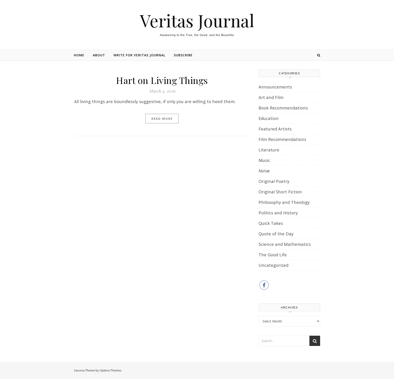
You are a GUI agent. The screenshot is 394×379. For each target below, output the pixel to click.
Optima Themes (111, 370)
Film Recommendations (282, 139)
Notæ (264, 171)
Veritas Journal (197, 20)
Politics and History (278, 212)
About (99, 55)
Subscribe (183, 55)
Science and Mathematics (285, 244)
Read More (162, 119)
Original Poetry (274, 181)
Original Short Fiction (280, 192)
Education (269, 118)
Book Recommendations (283, 108)
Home (79, 55)
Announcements (275, 87)
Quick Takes (271, 223)
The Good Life (273, 254)
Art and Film (271, 97)
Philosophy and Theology (284, 202)
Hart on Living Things (162, 80)
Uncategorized (273, 265)
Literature (269, 150)
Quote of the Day (276, 233)
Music (264, 160)
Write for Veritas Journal (139, 55)
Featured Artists (275, 129)
